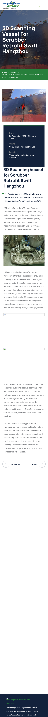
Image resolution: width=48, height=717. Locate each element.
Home (4, 72)
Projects (14, 72)
